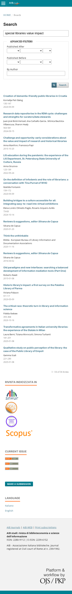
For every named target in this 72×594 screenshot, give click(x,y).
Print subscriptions (45, 527)
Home (7, 15)
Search (62, 85)
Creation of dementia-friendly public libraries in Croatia (35, 95)
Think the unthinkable (15, 235)
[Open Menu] (3, 3)
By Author (12, 69)
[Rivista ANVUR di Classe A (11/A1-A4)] (12, 399)
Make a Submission (19, 484)
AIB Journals (13, 527)
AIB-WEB (27, 527)
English (9, 510)
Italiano (9, 505)
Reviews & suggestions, (30, 221)
